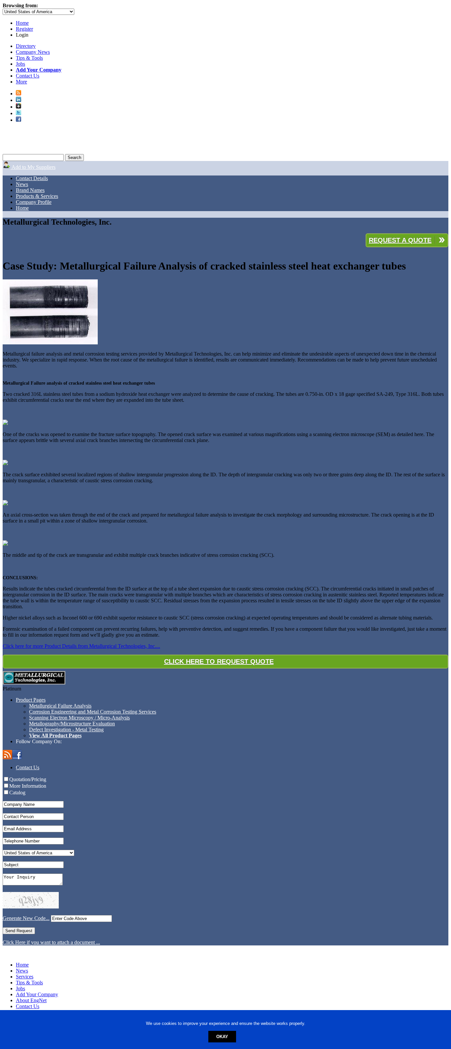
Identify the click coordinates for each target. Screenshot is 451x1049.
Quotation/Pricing (27, 779)
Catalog (17, 792)
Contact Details (32, 178)
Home (22, 23)
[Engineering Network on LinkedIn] (18, 100)
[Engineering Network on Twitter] (18, 113)
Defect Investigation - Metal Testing (66, 729)
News (22, 184)
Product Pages (31, 700)
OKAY (222, 1036)
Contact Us (27, 76)
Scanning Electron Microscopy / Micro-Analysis (79, 717)
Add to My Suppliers (33, 167)
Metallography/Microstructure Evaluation (72, 723)
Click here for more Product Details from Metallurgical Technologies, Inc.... (81, 646)
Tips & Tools (29, 58)
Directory (26, 46)
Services (24, 976)
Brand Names (30, 190)
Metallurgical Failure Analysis (60, 706)
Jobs (20, 64)
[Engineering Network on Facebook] (18, 120)
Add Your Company (37, 994)
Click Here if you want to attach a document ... (51, 942)
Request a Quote (400, 240)
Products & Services (37, 196)
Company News (33, 52)
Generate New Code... (26, 918)
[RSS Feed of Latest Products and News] (18, 93)
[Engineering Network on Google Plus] (18, 107)
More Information (27, 786)
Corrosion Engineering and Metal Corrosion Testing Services (92, 712)
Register (24, 29)
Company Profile (34, 202)
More (21, 81)
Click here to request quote (219, 661)
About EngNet (31, 1000)
